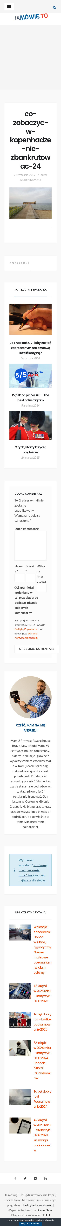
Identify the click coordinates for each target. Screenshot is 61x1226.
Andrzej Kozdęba (30, 180)
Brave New (44, 1210)
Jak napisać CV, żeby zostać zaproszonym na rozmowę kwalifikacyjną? (30, 348)
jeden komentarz (27, 529)
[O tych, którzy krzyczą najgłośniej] (30, 425)
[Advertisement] (30, 57)
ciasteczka (49, 1220)
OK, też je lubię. (30, 1223)
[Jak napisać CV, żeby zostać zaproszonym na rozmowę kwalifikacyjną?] (30, 319)
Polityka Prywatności (38, 1205)
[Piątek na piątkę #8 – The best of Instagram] (30, 376)
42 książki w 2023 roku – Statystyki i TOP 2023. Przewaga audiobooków (42, 1135)
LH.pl (46, 1215)
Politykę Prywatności (26, 629)
